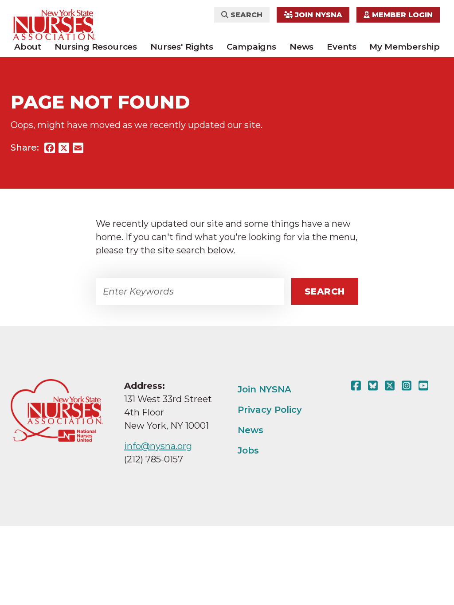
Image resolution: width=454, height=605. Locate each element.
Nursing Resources (96, 47)
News (301, 47)
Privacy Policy (270, 409)
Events (341, 47)
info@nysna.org (158, 446)
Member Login (401, 15)
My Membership (404, 47)
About (27, 47)
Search (245, 15)
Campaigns (251, 47)
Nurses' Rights (181, 47)
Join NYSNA (317, 15)
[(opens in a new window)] (357, 385)
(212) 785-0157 (153, 459)
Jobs (248, 450)
